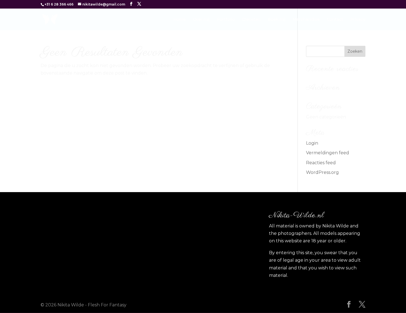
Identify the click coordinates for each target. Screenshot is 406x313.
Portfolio (226, 19)
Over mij (201, 19)
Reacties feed (321, 162)
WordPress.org (322, 172)
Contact (335, 19)
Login (312, 143)
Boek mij (277, 19)
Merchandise (306, 19)
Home (179, 19)
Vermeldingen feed (327, 152)
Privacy (357, 19)
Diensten (251, 19)
